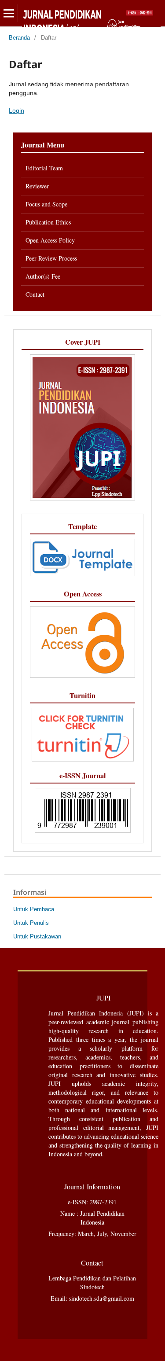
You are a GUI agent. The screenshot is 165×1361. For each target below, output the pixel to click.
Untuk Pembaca (33, 909)
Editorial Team (44, 168)
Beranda (19, 37)
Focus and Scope (46, 204)
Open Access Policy (50, 240)
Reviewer (37, 186)
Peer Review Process (52, 258)
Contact (35, 294)
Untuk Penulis (31, 923)
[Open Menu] (9, 13)
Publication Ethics (49, 222)
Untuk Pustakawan (37, 936)
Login (16, 110)
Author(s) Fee (43, 276)
